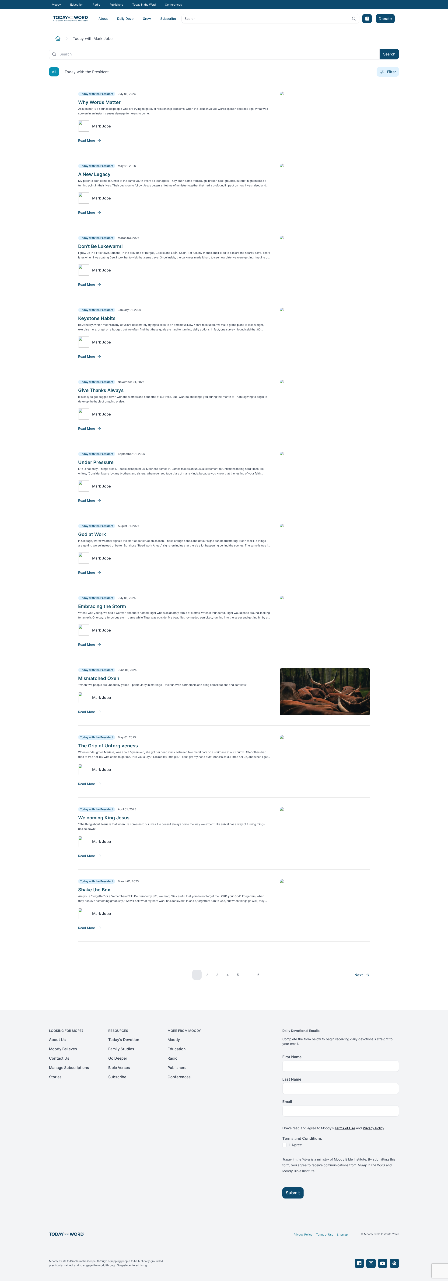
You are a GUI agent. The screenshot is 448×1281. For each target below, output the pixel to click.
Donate (385, 18)
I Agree (295, 1145)
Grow (147, 19)
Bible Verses (119, 1067)
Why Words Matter (99, 102)
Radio (96, 4)
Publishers (116, 4)
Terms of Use (345, 1128)
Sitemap (342, 1234)
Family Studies (121, 1049)
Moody (56, 4)
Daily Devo (125, 19)
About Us (57, 1039)
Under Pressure (96, 462)
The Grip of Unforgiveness (108, 746)
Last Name (291, 1079)
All (54, 71)
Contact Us (59, 1058)
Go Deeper (117, 1058)
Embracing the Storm (102, 606)
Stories (55, 1077)
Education (76, 4)
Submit (293, 1192)
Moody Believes (63, 1049)
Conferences (173, 4)
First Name (291, 1056)
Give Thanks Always (101, 390)
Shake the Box (94, 890)
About (103, 19)
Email (287, 1101)
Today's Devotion (123, 1039)
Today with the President (87, 71)
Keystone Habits (97, 318)
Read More (86, 140)
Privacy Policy (373, 1128)
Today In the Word (144, 4)
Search (189, 20)
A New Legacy (94, 174)
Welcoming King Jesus (104, 818)
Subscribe (168, 19)
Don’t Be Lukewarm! (100, 246)
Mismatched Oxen (98, 678)
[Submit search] (54, 54)
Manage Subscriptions (69, 1067)
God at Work (92, 534)
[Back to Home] (58, 38)
